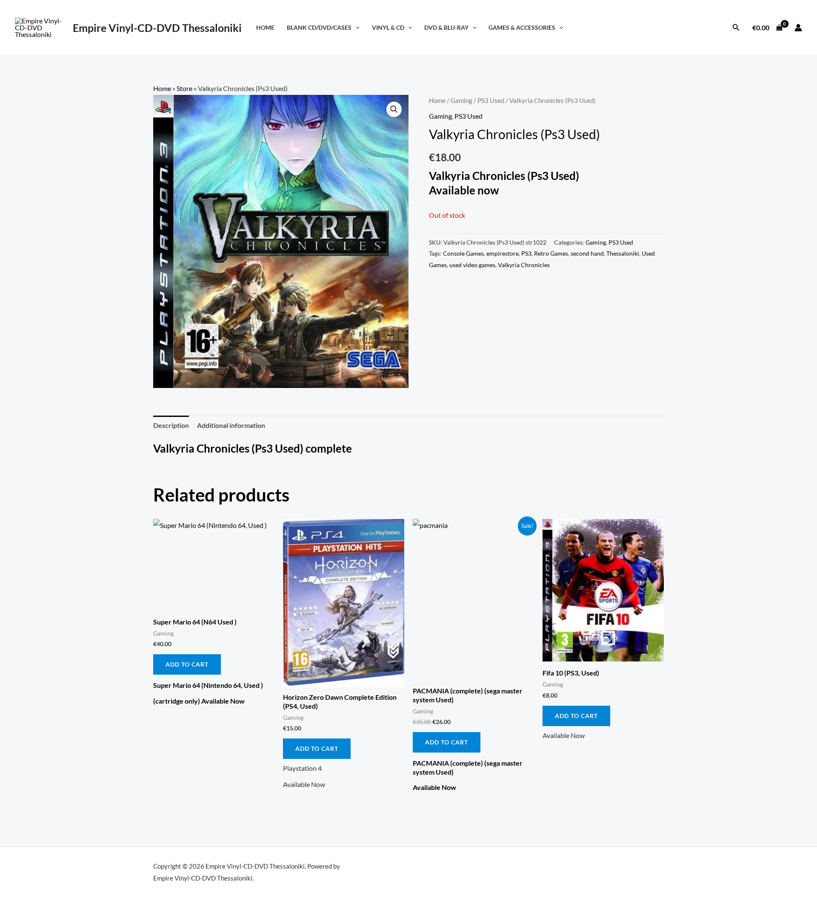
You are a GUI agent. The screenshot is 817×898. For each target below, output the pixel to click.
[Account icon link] (798, 27)
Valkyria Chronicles (524, 264)
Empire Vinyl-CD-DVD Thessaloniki (157, 27)
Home (265, 27)
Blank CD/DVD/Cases (319, 27)
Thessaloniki (622, 253)
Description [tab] (171, 425)
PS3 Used (490, 100)
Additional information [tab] (231, 425)
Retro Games (551, 253)
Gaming (461, 100)
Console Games (463, 253)
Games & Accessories (521, 27)
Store (184, 88)
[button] (355, 27)
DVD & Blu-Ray (446, 27)
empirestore (502, 253)
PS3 (526, 253)
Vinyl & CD (388, 27)
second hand (587, 253)
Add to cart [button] (187, 664)
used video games (472, 264)
